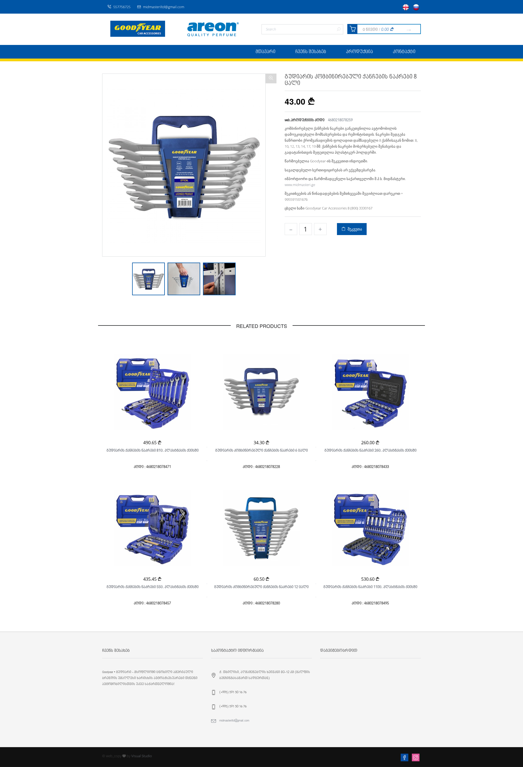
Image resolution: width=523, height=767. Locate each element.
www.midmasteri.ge (300, 184)
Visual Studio (141, 755)
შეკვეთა (353, 229)
